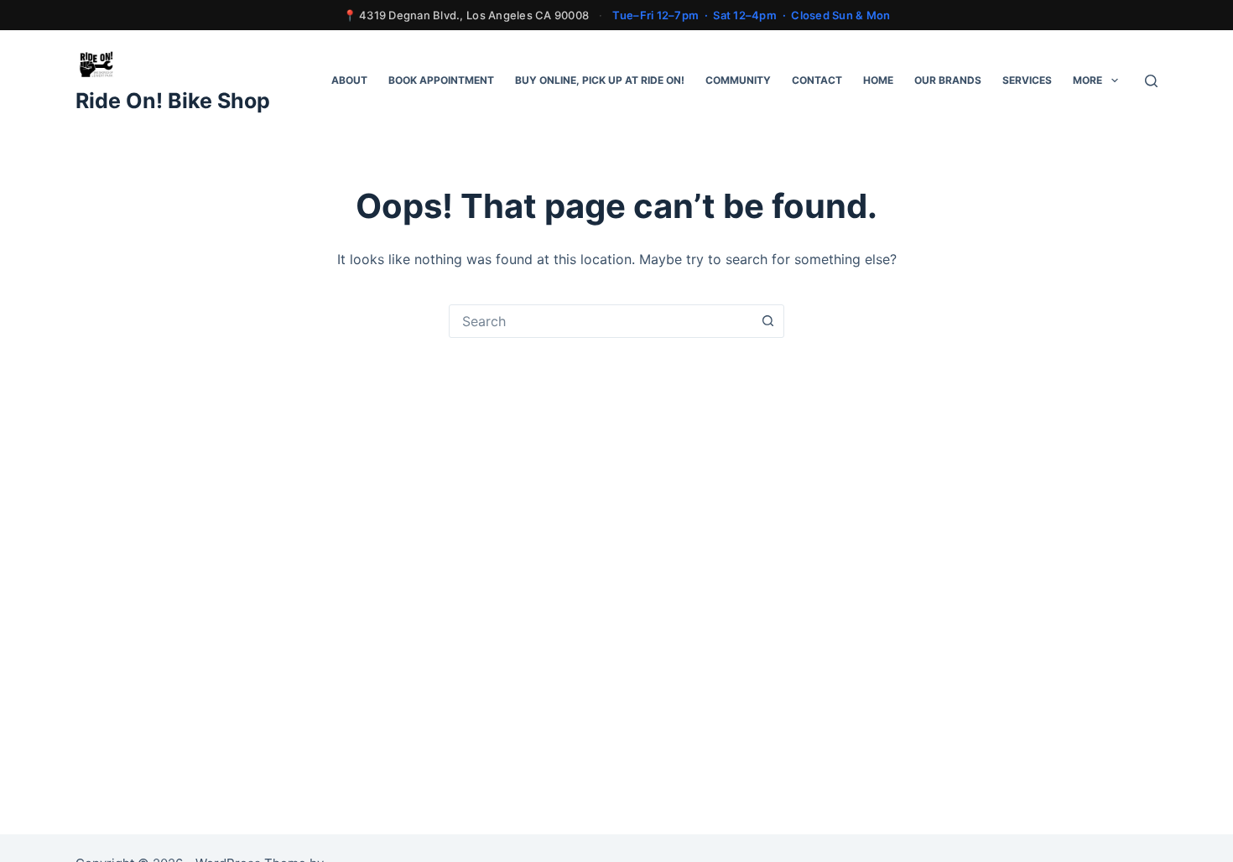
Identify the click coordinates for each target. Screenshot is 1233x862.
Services (1027, 80)
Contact (817, 80)
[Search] (1151, 81)
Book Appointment (441, 80)
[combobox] (601, 321)
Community (738, 80)
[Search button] (767, 321)
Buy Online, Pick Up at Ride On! (599, 80)
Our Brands (947, 80)
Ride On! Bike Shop (172, 100)
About (349, 80)
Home (878, 80)
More (1087, 80)
